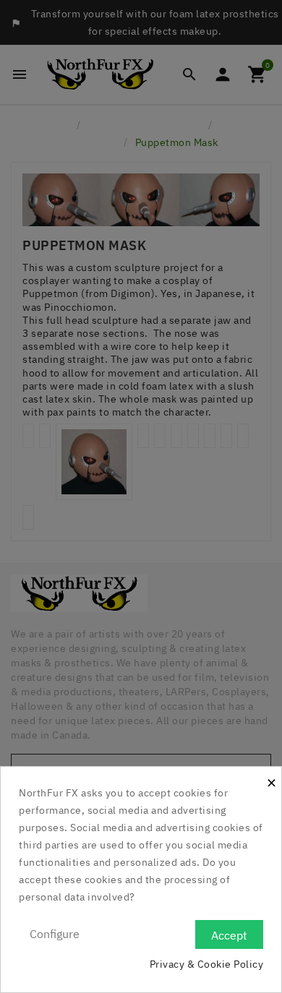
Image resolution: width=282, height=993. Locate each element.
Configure (55, 934)
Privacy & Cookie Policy (207, 964)
